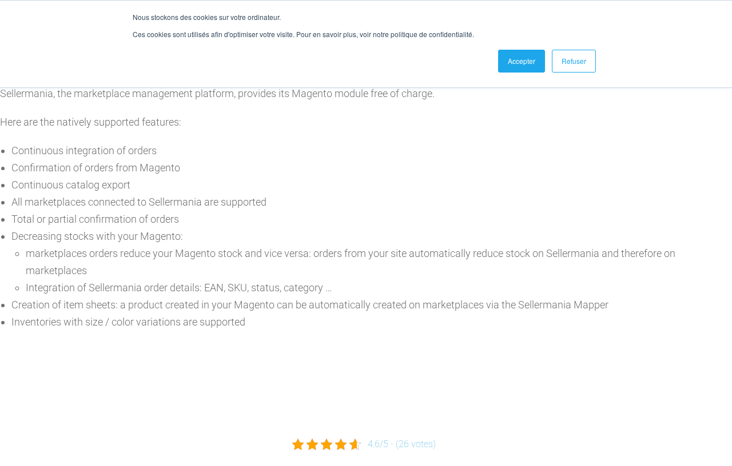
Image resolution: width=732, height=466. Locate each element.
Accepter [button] (521, 61)
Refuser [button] (574, 61)
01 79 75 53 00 (300, 414)
